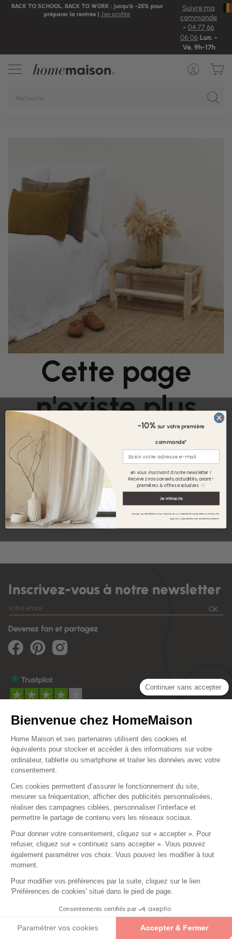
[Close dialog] (219, 417)
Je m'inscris (171, 498)
